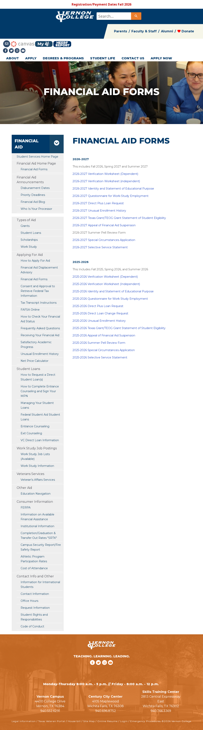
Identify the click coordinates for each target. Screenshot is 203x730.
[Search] (136, 16)
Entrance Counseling (35, 426)
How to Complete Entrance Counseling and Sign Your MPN (40, 391)
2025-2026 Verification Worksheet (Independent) (106, 284)
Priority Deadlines (33, 195)
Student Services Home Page (37, 156)
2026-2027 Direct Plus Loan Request (98, 203)
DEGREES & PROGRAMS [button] (63, 58)
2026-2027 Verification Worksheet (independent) (106, 181)
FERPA (26, 507)
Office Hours (29, 601)
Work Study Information (37, 466)
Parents (120, 31)
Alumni (167, 31)
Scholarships (29, 240)
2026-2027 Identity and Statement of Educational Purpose (113, 188)
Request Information (35, 608)
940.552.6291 (50, 711)
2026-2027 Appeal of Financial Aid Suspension (104, 225)
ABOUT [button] (12, 58)
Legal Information (24, 721)
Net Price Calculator (34, 361)
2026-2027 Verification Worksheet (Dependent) (105, 174)
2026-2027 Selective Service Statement (100, 247)
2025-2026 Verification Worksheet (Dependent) (105, 276)
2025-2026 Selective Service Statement (100, 357)
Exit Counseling (31, 433)
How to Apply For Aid (35, 260)
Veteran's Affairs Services (38, 480)
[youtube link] (23, 50)
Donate (187, 31)
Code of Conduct (32, 626)
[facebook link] (93, 667)
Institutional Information (37, 526)
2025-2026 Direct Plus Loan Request (98, 306)
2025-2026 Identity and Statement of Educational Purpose (113, 291)
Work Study (29, 246)
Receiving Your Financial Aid (40, 335)
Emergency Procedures (145, 721)
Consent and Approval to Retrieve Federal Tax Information (38, 291)
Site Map (89, 721)
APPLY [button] (30, 58)
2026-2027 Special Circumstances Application (104, 240)
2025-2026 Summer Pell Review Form (99, 343)
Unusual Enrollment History (40, 354)
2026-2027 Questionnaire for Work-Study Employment (110, 196)
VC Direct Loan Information (40, 440)
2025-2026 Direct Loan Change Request (100, 313)
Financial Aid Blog (33, 202)
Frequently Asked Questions (40, 328)
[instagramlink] (105, 667)
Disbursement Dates (35, 188)
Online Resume (107, 721)
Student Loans (31, 233)
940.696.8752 (105, 711)
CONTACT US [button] (133, 58)
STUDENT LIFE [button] (102, 58)
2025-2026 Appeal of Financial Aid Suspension (104, 335)
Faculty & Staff (144, 31)
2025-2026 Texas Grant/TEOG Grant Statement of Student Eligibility (119, 328)
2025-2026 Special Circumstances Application (104, 350)
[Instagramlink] (18, 50)
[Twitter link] (12, 50)
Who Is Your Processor (36, 209)
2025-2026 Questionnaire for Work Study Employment (110, 298)
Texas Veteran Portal (51, 721)
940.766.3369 (160, 711)
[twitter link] (99, 667)
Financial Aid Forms (34, 279)
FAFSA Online (30, 309)
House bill (74, 721)
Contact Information (35, 594)
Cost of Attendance (34, 568)
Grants (25, 226)
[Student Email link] (7, 43)
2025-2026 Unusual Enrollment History (99, 321)
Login (124, 721)
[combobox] (119, 16)
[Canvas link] (22, 43)
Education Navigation (36, 493)
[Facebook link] (6, 50)
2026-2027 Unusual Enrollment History (99, 210)
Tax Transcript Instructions (38, 302)
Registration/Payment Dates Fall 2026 (101, 4)
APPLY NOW (161, 58)
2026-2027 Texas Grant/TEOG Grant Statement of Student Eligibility (119, 218)
